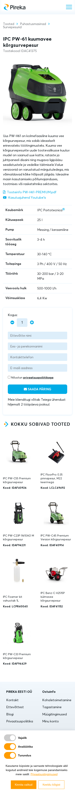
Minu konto (50, 721)
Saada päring (39, 389)
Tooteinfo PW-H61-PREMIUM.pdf (31, 192)
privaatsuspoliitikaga (38, 377)
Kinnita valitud (23, 784)
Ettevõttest (15, 707)
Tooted (8, 23)
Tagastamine (52, 707)
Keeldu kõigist (51, 784)
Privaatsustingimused (44, 774)
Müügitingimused (54, 714)
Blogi (10, 714)
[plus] (31, 322)
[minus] (12, 322)
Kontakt (12, 700)
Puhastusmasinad (33, 23)
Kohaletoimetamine (56, 700)
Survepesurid (12, 27)
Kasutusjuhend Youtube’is (27, 197)
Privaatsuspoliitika (19, 721)
